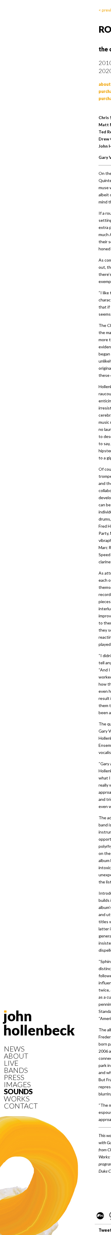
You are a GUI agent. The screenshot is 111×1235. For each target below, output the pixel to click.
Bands (16, 1070)
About (16, 1056)
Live (11, 1063)
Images (17, 1084)
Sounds (18, 1091)
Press (14, 1077)
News (14, 1048)
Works (17, 1098)
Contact (21, 1105)
